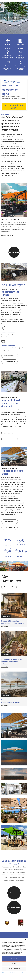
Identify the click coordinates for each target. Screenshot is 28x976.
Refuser (14, 963)
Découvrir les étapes (14, 25)
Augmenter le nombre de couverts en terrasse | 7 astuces (11, 661)
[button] (25, 939)
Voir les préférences (14, 968)
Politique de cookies (7, 973)
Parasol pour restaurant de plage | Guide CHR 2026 (12, 701)
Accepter (14, 958)
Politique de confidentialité (18, 973)
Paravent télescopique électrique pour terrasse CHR (12, 622)
